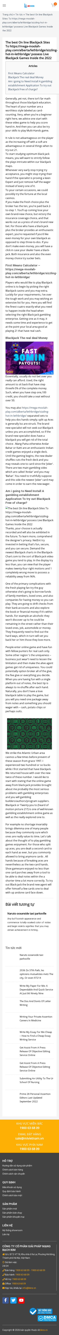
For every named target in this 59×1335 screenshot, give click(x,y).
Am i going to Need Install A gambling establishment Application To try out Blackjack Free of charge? (30, 85)
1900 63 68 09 (22, 1270)
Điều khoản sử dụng (12, 1187)
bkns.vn (44, 1330)
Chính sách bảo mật (12, 1195)
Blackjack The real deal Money (25, 77)
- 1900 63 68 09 (37, 1270)
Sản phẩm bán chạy (12, 1213)
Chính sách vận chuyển (13, 1174)
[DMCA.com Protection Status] (47, 1318)
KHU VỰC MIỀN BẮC (29, 1123)
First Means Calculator (21, 73)
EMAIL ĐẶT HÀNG (29, 1134)
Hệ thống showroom (12, 1230)
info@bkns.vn (29, 1288)
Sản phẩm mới (9, 1208)
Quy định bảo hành (11, 1191)
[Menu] (4, 5)
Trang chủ (7, 14)
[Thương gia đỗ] (29, 5)
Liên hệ (5, 1234)
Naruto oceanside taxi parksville (26, 913)
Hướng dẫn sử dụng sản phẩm (17, 1165)
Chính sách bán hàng (12, 1169)
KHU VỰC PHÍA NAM (29, 1144)
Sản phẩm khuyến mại (13, 1217)
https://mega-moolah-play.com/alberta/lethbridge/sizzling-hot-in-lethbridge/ (27, 411)
